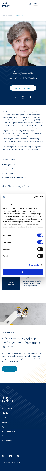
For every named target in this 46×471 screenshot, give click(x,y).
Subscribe (5, 413)
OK (23, 272)
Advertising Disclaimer (9, 431)
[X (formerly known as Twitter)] (3, 456)
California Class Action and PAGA (16, 177)
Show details (34, 265)
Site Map (4, 417)
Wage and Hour (9, 169)
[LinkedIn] (10, 456)
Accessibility (5, 422)
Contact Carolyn (23, 88)
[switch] (40, 242)
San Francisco (31, 78)
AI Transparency (7, 440)
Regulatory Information (9, 427)
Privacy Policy (6, 436)
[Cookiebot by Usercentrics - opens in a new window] (33, 197)
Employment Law (10, 164)
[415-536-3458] (16, 97)
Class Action (8, 173)
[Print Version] (23, 97)
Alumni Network (7, 408)
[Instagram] (18, 456)
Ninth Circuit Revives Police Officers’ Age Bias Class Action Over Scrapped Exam (33, 283)
